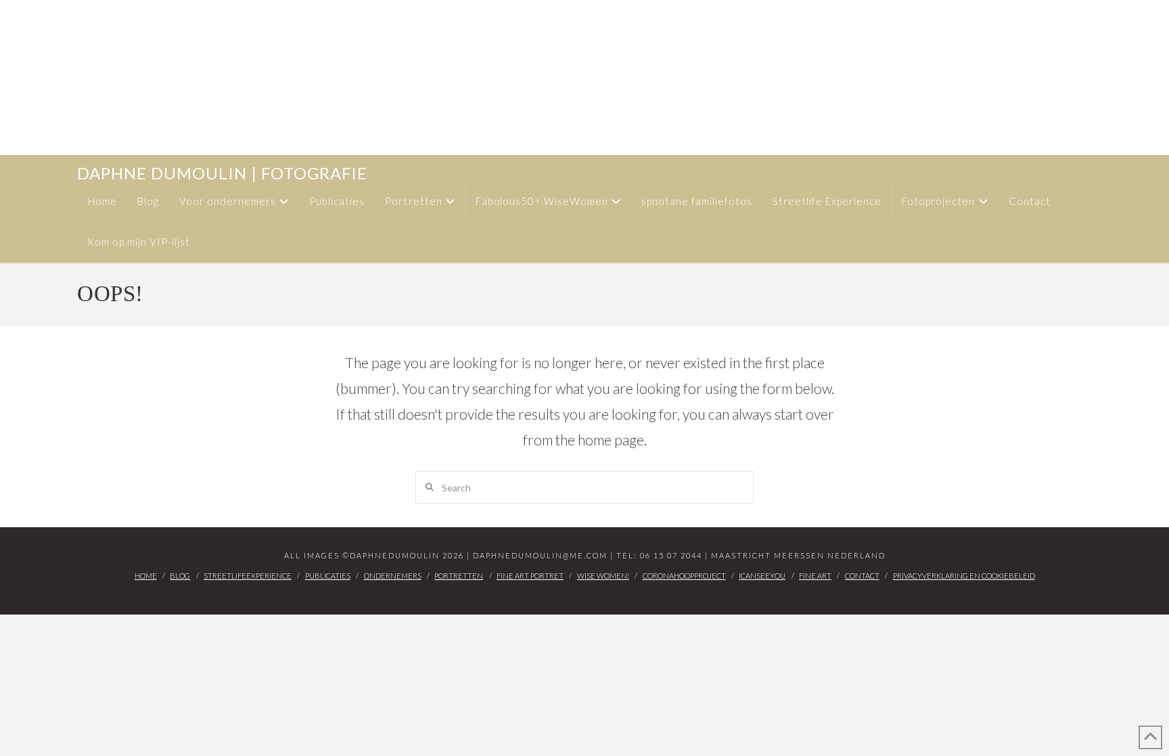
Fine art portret (530, 575)
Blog (180, 575)
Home (146, 575)
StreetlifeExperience (248, 575)
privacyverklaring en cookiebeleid (964, 575)
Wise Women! (603, 575)
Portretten (458, 575)
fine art (815, 575)
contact (862, 575)
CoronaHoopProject (684, 575)
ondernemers (392, 575)
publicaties (327, 575)
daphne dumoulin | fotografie (222, 173)
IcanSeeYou (762, 575)
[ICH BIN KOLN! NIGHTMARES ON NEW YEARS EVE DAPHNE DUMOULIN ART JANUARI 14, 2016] (6, 77)
